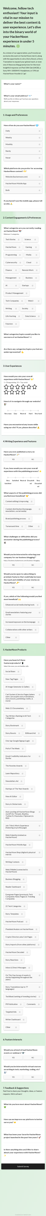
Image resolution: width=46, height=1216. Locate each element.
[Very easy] (7, 410)
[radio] (23, 131)
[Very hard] (38, 410)
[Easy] (15, 410)
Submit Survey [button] (23, 1166)
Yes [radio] (13, 459)
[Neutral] (23, 410)
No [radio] (33, 459)
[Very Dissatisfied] (38, 477)
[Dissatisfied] (30, 477)
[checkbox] (13, 239)
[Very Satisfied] (7, 477)
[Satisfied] (15, 477)
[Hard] (30, 410)
